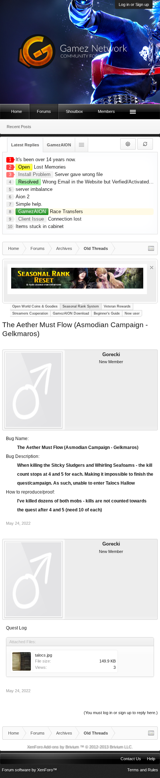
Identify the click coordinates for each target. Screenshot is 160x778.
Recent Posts (19, 126)
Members (106, 111)
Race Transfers (50, 211)
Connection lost (49, 219)
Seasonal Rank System (81, 306)
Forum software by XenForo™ (29, 770)
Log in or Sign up (134, 4)
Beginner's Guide (107, 313)
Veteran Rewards (117, 306)
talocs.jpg (43, 655)
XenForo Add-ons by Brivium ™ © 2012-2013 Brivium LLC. (80, 747)
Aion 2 (22, 196)
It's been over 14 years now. (46, 159)
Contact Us (131, 758)
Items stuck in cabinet (40, 226)
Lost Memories (42, 167)
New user (132, 313)
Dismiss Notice (151, 267)
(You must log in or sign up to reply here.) (121, 712)
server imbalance (34, 189)
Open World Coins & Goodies (35, 306)
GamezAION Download (71, 313)
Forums (44, 111)
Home (16, 111)
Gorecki (111, 354)
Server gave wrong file (60, 174)
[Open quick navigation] (151, 248)
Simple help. (29, 204)
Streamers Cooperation (30, 313)
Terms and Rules (142, 770)
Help (151, 758)
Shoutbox (74, 111)
